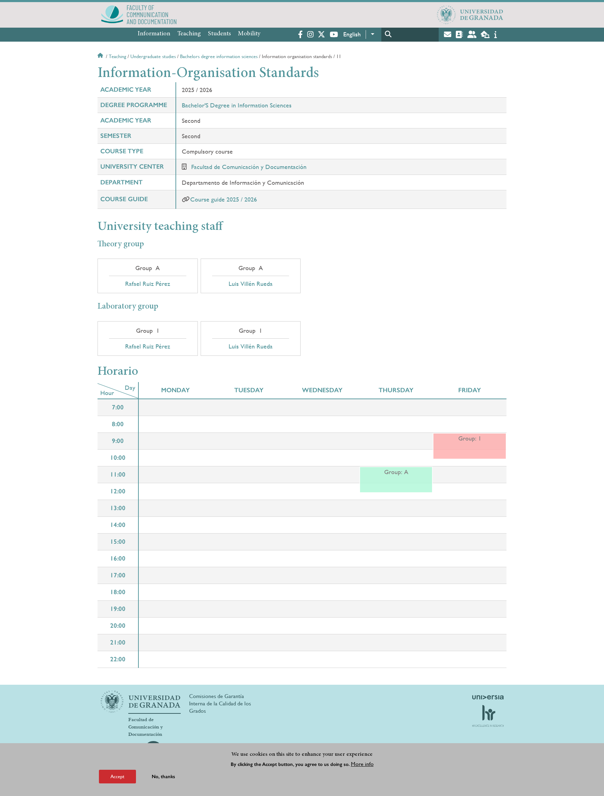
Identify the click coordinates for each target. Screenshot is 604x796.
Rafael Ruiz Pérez (147, 283)
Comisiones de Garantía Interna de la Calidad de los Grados (220, 703)
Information (154, 34)
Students (219, 34)
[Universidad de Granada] (470, 14)
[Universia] (488, 697)
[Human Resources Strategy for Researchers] (488, 716)
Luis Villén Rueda (251, 283)
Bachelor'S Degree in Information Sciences (237, 105)
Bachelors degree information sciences (219, 56)
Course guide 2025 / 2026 (223, 199)
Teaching (189, 34)
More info (362, 764)
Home (101, 56)
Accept (117, 776)
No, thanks (163, 777)
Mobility (249, 34)
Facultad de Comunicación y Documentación (249, 166)
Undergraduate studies (153, 56)
